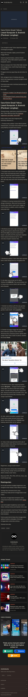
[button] (14, 43)
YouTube (9, 675)
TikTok (3, 675)
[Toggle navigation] (26, 2)
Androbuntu (8, 2)
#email (7, 528)
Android (3, 528)
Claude (15, 655)
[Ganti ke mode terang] (23, 2)
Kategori (3, 680)
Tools (2, 684)
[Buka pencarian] (21, 2)
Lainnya (3, 688)
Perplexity (21, 651)
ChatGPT (9, 651)
